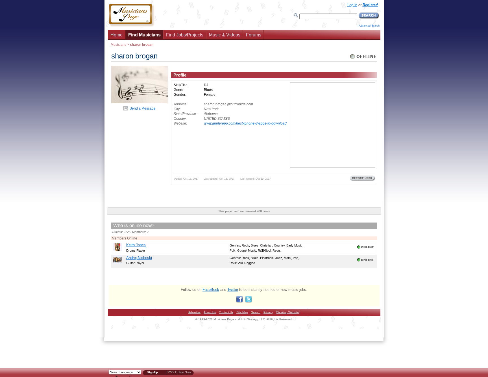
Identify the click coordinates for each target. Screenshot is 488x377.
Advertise (194, 312)
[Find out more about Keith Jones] (117, 250)
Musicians (118, 44)
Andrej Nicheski (139, 258)
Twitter (232, 289)
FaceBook (210, 289)
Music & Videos (224, 34)
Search (255, 312)
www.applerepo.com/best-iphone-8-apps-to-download (245, 123)
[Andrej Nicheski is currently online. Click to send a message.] (366, 261)
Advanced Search (369, 25)
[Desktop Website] (288, 312)
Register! (370, 5)
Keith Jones (136, 245)
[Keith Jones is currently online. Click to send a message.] (366, 248)
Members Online (124, 238)
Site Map (242, 312)
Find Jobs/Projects (184, 34)
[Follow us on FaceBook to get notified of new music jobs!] (239, 301)
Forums (253, 34)
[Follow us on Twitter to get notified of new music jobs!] (248, 301)
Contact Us (226, 312)
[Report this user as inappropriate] (362, 180)
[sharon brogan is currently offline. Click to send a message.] (363, 59)
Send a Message (143, 108)
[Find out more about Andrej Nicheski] (117, 262)
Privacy (268, 312)
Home (116, 34)
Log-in (352, 5)
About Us (210, 312)
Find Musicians (144, 34)
